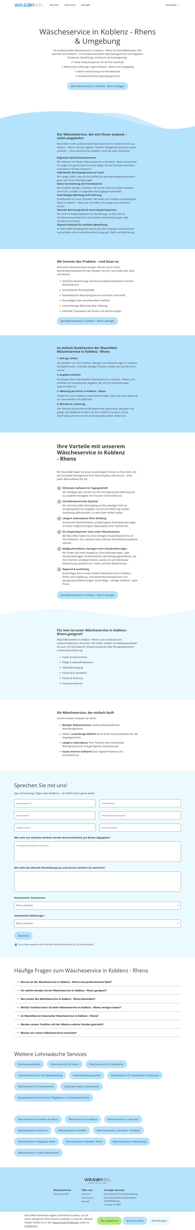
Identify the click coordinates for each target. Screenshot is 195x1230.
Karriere (86, 1194)
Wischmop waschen (29, 1064)
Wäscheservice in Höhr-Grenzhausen (38, 1152)
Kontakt (85, 4)
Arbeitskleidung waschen (87, 1075)
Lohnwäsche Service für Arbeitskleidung (40, 1075)
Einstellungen (159, 1220)
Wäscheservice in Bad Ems (33, 1130)
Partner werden (61, 1194)
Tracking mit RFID (112, 1204)
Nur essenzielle (134, 1220)
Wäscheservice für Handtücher (106, 1064)
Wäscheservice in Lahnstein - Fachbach (118, 1130)
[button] (97, 982)
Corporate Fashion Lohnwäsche (81, 1086)
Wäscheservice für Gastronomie (36, 1086)
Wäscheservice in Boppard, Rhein (36, 1141)
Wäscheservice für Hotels (65, 1064)
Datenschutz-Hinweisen (66, 1222)
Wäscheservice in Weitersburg (129, 1141)
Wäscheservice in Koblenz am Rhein (38, 1119)
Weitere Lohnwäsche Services (50, 1054)
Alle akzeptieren (109, 1220)
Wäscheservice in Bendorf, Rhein (84, 1141)
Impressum (31, 1226)
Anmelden (171, 4)
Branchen (70, 4)
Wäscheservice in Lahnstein (123, 1119)
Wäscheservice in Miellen (72, 1130)
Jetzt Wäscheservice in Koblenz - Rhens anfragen (97, 86)
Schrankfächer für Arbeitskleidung (121, 1194)
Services (54, 4)
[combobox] (140, 815)
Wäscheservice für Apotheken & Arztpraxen (135, 1075)
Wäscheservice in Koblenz (82, 1119)
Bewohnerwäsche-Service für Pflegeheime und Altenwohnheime (54, 1097)
